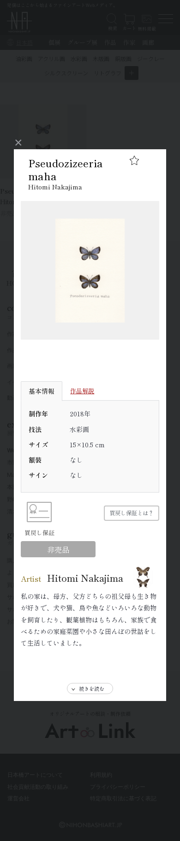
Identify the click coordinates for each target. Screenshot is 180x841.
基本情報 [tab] (41, 391)
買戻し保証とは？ (131, 513)
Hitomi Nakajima (55, 186)
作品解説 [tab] (82, 390)
